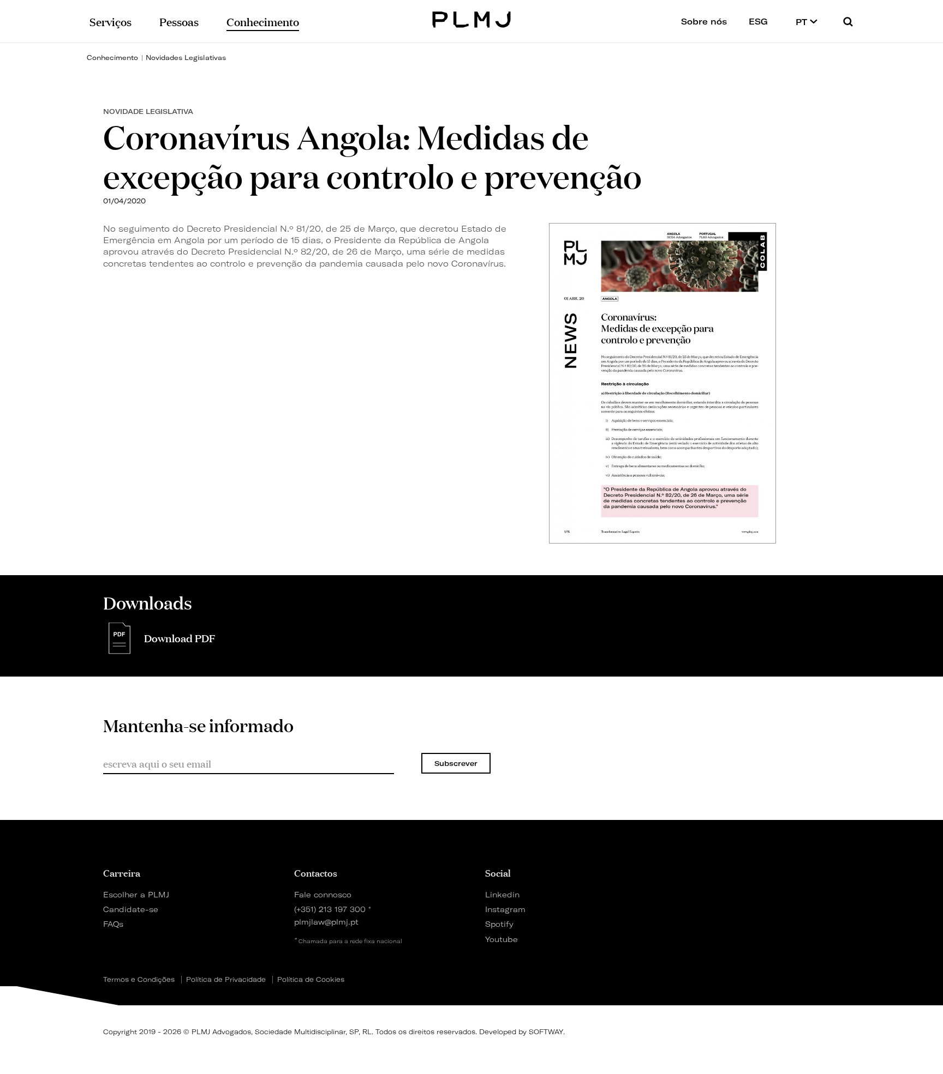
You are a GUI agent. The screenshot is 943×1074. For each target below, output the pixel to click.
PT (803, 22)
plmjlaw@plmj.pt (326, 921)
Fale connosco (322, 894)
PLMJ (471, 18)
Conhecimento (112, 57)
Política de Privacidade (226, 980)
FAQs (113, 923)
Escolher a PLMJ (136, 894)
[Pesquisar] (848, 21)
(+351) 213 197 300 (330, 909)
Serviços (110, 21)
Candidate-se (130, 909)
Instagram (505, 909)
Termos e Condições (139, 980)
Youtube (501, 939)
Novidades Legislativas (186, 57)
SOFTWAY (546, 1032)
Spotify (499, 923)
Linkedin (502, 894)
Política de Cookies (310, 980)
